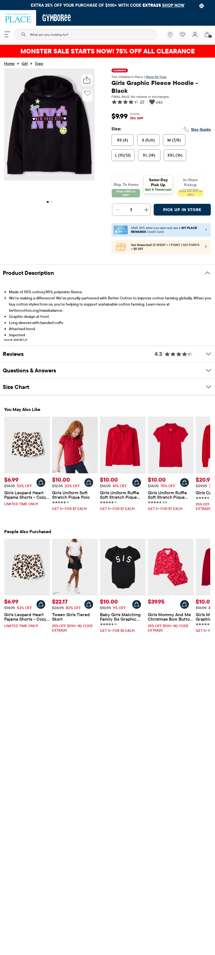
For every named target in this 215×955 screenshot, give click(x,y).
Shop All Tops (156, 77)
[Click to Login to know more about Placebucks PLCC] (206, 247)
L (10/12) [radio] (123, 155)
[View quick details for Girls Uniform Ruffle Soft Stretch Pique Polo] (136, 482)
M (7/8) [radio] (174, 140)
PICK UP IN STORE (182, 209)
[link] (170, 34)
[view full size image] (49, 179)
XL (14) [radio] (149, 155)
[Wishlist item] (184, 37)
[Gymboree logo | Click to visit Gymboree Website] (57, 18)
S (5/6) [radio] (148, 140)
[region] (107, 5)
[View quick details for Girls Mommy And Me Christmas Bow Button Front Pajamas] (184, 604)
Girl (25, 63)
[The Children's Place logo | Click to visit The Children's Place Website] (18, 18)
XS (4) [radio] (122, 140)
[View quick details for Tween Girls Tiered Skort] (88, 604)
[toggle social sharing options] (87, 80)
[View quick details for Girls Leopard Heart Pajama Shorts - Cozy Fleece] (40, 482)
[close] (201, 6)
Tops (39, 63)
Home (9, 63)
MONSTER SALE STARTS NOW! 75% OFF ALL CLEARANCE (107, 51)
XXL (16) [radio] (175, 155)
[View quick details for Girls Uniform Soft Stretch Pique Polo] (88, 482)
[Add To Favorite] (87, 93)
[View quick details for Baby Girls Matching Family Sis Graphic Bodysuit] (136, 604)
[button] (182, 34)
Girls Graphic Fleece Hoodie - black (154, 86)
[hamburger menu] (7, 34)
